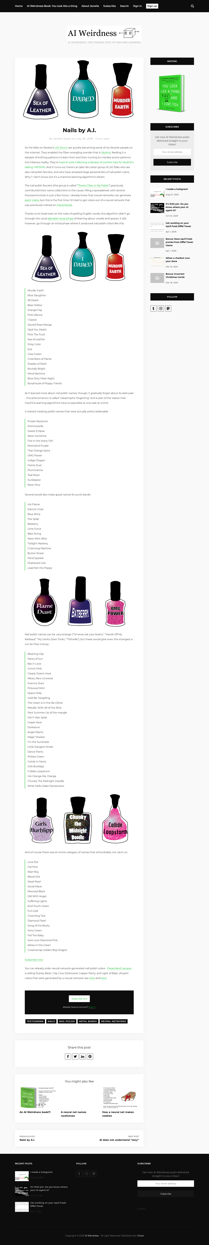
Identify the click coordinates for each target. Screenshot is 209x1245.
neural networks (113, 1021)
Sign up (152, 6)
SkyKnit (106, 152)
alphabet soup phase (61, 218)
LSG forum (61, 147)
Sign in (137, 6)
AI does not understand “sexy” (119, 1140)
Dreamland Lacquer (119, 968)
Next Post (133, 1136)
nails (51, 1021)
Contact (141, 1208)
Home (19, 6)
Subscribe (109, 6)
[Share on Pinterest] (90, 1056)
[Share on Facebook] (68, 1056)
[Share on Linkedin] (83, 1056)
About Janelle (90, 6)
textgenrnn (35, 1021)
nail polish (67, 1021)
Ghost (140, 1235)
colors (35, 200)
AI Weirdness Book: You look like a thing (52, 6)
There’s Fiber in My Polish (93, 185)
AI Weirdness (92, 1235)
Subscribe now (34, 959)
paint (28, 200)
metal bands (88, 1021)
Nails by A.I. (27, 1140)
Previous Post (27, 1136)
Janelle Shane (62, 138)
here (92, 978)
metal (60, 205)
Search (124, 6)
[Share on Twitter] (75, 1056)
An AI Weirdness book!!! (35, 1112)
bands (68, 205)
